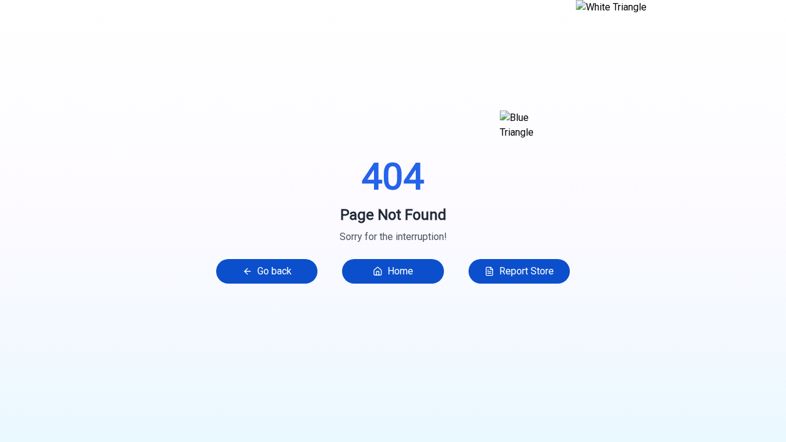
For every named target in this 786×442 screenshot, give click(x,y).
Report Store (526, 271)
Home (400, 271)
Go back (274, 271)
